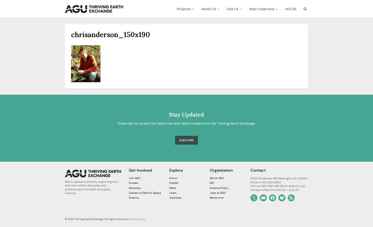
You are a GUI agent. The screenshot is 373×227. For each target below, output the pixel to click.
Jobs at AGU (218, 193)
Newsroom (217, 197)
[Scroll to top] (363, 223)
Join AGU (134, 178)
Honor (173, 178)
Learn (172, 193)
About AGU (217, 178)
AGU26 (290, 9)
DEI (212, 183)
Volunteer (175, 197)
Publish (173, 183)
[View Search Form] (305, 9)
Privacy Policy (137, 219)
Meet (172, 188)
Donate (133, 183)
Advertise (135, 188)
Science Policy (219, 188)
